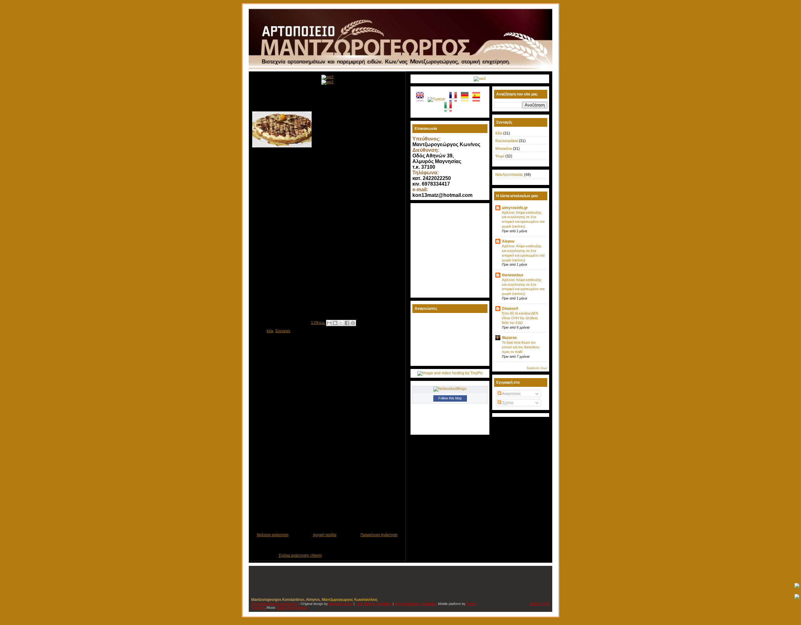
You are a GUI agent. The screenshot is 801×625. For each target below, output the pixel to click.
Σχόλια (507, 403)
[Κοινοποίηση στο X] (341, 323)
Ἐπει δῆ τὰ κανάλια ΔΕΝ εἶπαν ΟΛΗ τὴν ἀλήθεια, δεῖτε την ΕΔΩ (520, 318)
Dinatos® (510, 308)
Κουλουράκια (506, 141)
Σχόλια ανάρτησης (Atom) (300, 555)
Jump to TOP (539, 604)
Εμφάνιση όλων (537, 368)
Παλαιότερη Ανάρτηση (379, 535)
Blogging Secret (341, 604)
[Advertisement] (325, 503)
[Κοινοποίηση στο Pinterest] (353, 323)
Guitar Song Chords (292, 607)
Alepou (508, 241)
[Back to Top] (796, 586)
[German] (466, 100)
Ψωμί (499, 156)
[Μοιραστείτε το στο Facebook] (347, 323)
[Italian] (450, 110)
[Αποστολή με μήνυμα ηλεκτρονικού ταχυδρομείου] (329, 323)
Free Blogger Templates (373, 604)
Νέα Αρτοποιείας (509, 174)
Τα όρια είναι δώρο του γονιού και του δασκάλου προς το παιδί (520, 347)
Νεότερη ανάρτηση (272, 535)
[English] (422, 100)
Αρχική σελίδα (324, 535)
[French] (455, 100)
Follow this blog (450, 398)
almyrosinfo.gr (515, 208)
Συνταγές (283, 331)
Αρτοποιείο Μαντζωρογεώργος (274, 604)
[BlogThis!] (335, 323)
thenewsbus (512, 275)
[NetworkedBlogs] (450, 389)
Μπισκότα (503, 148)
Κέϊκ (270, 331)
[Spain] (478, 100)
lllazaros (509, 338)
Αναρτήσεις (511, 394)
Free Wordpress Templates (415, 604)
